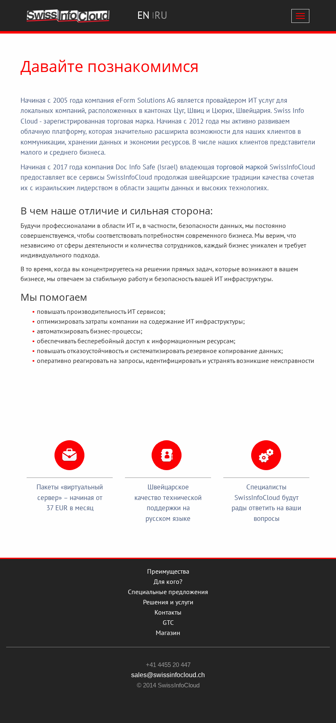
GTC (168, 622)
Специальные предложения (168, 592)
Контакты (168, 612)
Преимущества (168, 571)
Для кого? (168, 581)
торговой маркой (242, 166)
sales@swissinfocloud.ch (168, 674)
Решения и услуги (168, 602)
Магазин (168, 632)
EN (143, 15)
